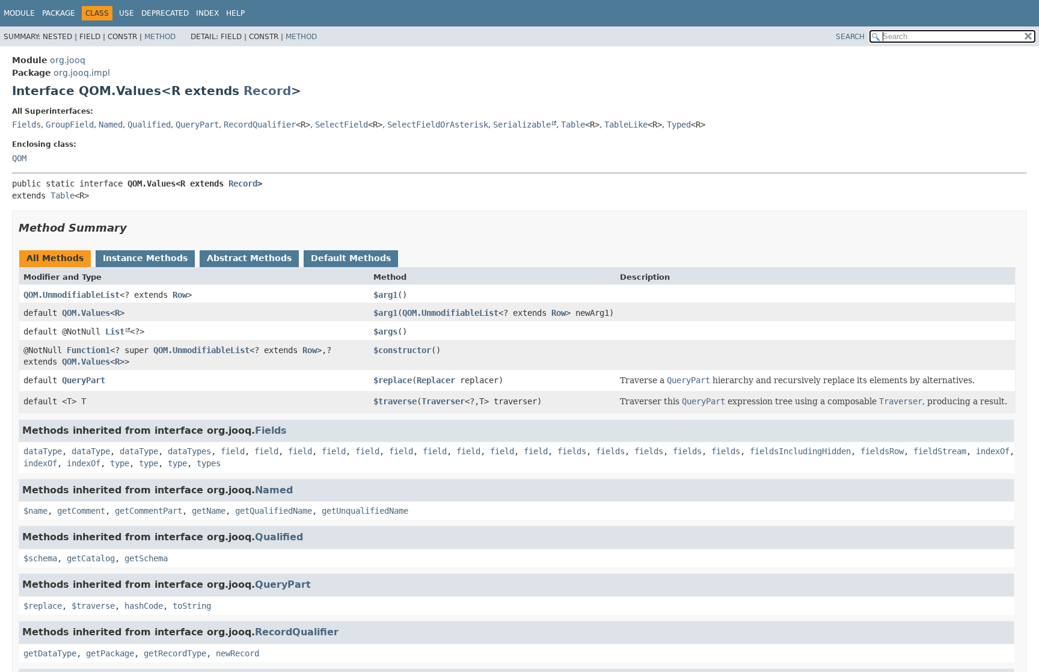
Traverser (443, 401)
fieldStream (939, 451)
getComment (81, 511)
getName (208, 511)
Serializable (522, 124)
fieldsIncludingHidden (800, 451)
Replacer (436, 380)
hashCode (143, 606)
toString (192, 606)
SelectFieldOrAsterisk (437, 124)
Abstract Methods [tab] (249, 258)
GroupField (70, 124)
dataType (42, 451)
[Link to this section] (135, 227)
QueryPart (197, 124)
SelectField (341, 124)
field (233, 451)
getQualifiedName (273, 511)
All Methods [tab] (55, 258)
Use (126, 13)
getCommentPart (148, 511)
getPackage (110, 653)
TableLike (626, 124)
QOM (19, 158)
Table (573, 124)
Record (267, 91)
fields (571, 451)
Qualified (149, 124)
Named (111, 124)
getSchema (146, 558)
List (114, 331)
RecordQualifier (260, 124)
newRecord (237, 653)
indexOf (993, 451)
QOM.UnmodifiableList (71, 295)
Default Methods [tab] (351, 258)
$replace (392, 380)
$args (385, 331)
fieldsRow (882, 451)
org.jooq (67, 60)
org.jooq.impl (82, 73)
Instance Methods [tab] (145, 258)
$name (35, 511)
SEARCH (850, 36)
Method (160, 36)
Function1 (88, 350)
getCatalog (91, 558)
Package (58, 13)
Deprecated (165, 13)
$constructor (402, 350)
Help (235, 13)
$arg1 (385, 295)
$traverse (395, 401)
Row (180, 295)
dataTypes (189, 451)
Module (19, 13)
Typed (679, 124)
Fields (26, 124)
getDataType (49, 653)
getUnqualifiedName (365, 511)
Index (207, 13)
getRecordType (175, 653)
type (119, 463)
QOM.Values (86, 313)
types (209, 463)
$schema (40, 558)
